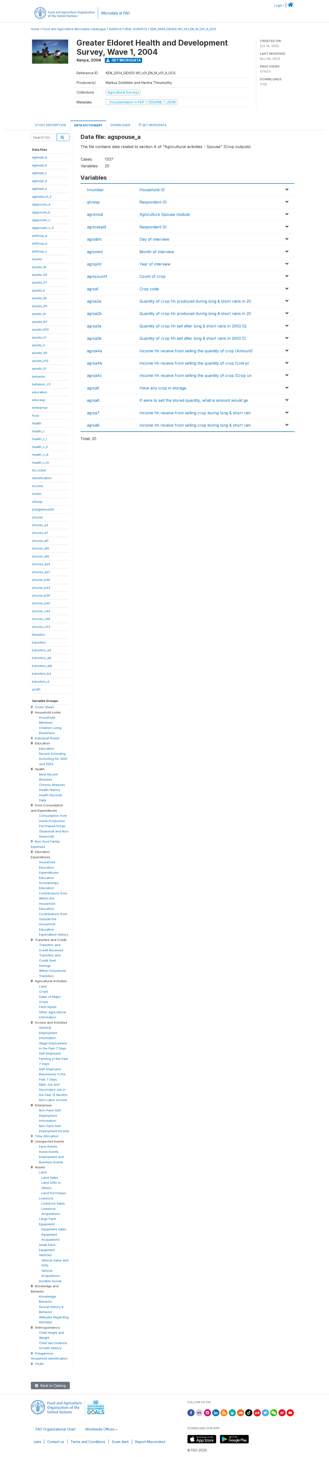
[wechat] (273, 1412)
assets (37, 259)
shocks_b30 (41, 580)
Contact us (55, 1442)
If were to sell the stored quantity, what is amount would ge (193, 400)
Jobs (37, 1442)
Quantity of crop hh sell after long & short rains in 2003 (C (192, 338)
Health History (49, 790)
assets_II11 (39, 306)
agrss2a (94, 301)
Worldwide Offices (100, 1429)
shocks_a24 (41, 564)
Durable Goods (50, 1281)
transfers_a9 (41, 658)
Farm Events (48, 1146)
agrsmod (95, 214)
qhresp (93, 202)
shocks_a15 (40, 548)
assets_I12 (39, 275)
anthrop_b (39, 243)
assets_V (38, 345)
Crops (43, 991)
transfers (39, 642)
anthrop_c (39, 251)
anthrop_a (39, 236)
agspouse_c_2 (43, 228)
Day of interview (154, 239)
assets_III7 (39, 322)
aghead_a (39, 157)
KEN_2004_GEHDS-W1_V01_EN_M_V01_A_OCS (183, 29)
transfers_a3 (41, 650)
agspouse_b (41, 212)
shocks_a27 (41, 572)
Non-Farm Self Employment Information (50, 1115)
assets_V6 (39, 353)
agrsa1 (93, 288)
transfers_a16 (42, 666)
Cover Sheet (44, 707)
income (37, 486)
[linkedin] (215, 1412)
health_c (38, 431)
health (36, 423)
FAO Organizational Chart (55, 1429)
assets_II (38, 290)
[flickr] (199, 1412)
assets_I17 (39, 282)
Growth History (50, 1348)
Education (46, 748)
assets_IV (39, 337)
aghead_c (39, 173)
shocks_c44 (41, 611)
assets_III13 (40, 329)
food (35, 415)
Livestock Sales (53, 1203)
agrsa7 (93, 412)
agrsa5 (93, 388)
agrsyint (94, 264)
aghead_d (39, 181)
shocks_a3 (40, 525)
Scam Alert (120, 1442)
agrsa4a (94, 350)
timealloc (39, 634)
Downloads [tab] (120, 125)
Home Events (49, 1152)
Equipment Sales (53, 1229)
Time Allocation (46, 1136)
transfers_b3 (41, 673)
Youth (39, 1364)
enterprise (39, 407)
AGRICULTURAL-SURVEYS (128, 29)
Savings (45, 965)
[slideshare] (232, 1412)
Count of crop (152, 276)
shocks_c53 (41, 627)
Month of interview (156, 251)
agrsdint (94, 239)
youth (36, 689)
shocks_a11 (40, 541)
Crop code (149, 288)
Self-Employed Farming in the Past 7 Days (53, 1058)
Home (35, 29)
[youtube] (290, 1412)
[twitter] (265, 1412)
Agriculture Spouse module (164, 214)
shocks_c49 (41, 619)
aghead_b (39, 165)
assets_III (39, 314)
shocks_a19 (40, 556)
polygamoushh (43, 509)
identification (42, 478)
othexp (37, 502)
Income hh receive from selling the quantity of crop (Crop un (195, 375)
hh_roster (39, 470)
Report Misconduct (150, 1442)
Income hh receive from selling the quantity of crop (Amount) (196, 350)
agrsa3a (94, 326)
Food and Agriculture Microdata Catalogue (74, 29)
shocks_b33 (41, 588)
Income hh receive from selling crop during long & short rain (195, 412)
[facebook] (191, 1412)
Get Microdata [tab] (153, 125)
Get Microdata (126, 60)
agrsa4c (94, 375)
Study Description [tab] (50, 125)
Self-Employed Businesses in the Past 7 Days (52, 1074)
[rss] (224, 1412)
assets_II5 (39, 298)
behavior (38, 376)
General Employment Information (48, 1033)
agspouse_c (41, 220)
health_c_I (39, 439)
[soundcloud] (240, 1412)
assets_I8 (39, 267)
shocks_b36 (41, 595)
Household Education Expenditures (49, 867)
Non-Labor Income (53, 1100)
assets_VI (39, 368)
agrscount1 (97, 276)
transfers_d (40, 681)
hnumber (95, 189)
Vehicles (45, 1255)
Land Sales (49, 1177)
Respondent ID (153, 202)
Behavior (45, 1301)
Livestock (46, 1198)
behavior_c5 (41, 384)
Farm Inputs (48, 1007)
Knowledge (47, 1296)
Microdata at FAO (115, 13)
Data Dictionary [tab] (88, 125)
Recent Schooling (52, 754)
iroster (37, 494)
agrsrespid (96, 227)
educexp (38, 400)
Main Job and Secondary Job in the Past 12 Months (53, 1090)
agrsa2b (94, 313)
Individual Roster (47, 738)
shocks (37, 517)
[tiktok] (248, 1412)
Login (278, 5)
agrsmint (95, 251)
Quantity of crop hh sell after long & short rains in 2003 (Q (192, 326)
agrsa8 (93, 425)
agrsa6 (93, 400)
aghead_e (39, 189)
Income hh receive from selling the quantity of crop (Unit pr (194, 363)
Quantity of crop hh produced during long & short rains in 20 (195, 301)
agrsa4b (94, 363)
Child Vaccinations (53, 1343)
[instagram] (207, 1412)
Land (42, 986)
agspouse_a (41, 204)
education (39, 392)
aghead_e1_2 (42, 196)
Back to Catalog (52, 1385)
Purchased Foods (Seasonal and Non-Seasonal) (54, 831)
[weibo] (282, 1412)
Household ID (152, 189)
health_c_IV (40, 462)
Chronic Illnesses (52, 785)
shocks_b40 (41, 603)
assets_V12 (40, 361)
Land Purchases (53, 1193)
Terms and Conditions (88, 1442)
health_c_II (40, 447)
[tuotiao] (257, 1412)
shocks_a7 (40, 533)
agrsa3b (94, 338)
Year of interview (155, 264)
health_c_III (40, 454)
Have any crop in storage (162, 388)
